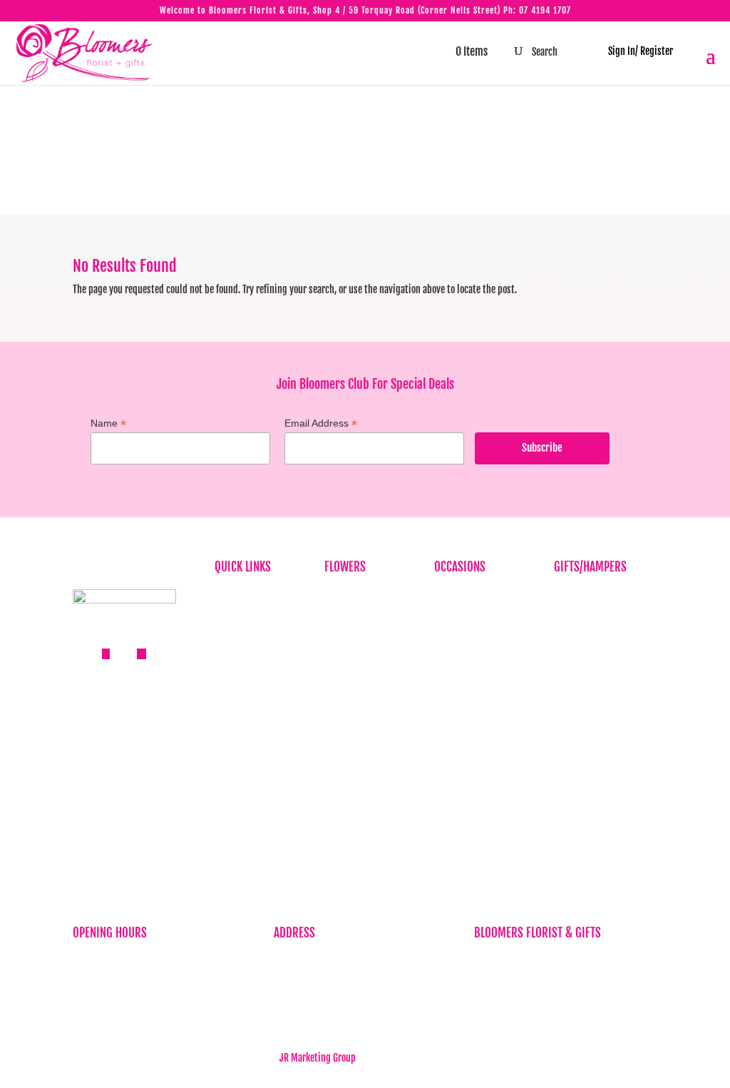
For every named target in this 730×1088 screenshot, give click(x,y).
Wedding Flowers (467, 749)
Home (225, 595)
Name (108, 423)
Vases (564, 727)
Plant (334, 683)
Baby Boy (451, 617)
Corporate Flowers (359, 617)
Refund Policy (241, 767)
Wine (563, 749)
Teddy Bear (574, 705)
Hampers (571, 662)
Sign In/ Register (634, 51)
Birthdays (343, 595)
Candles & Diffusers (591, 617)
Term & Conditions (249, 788)
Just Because (349, 662)
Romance (451, 705)
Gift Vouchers (579, 640)
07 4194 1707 (545, 10)
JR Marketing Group (317, 1058)
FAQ (221, 640)
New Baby (572, 772)
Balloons (570, 595)
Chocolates (574, 683)
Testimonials (239, 683)
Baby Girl (451, 640)
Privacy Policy (242, 744)
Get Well (450, 683)
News (225, 662)
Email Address (320, 423)
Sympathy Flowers (359, 640)
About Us (232, 617)
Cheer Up (451, 662)
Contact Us (235, 810)
